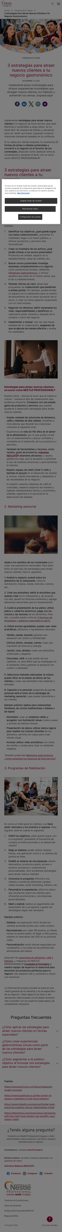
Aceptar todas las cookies (31, 201)
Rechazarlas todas (30, 209)
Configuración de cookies (30, 217)
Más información (23, 193)
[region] (31, 201)
